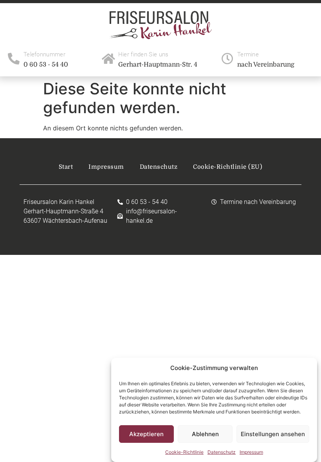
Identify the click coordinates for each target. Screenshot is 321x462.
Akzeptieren (146, 434)
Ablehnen (205, 434)
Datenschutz (221, 452)
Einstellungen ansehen (273, 434)
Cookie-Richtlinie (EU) (227, 166)
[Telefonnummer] (14, 59)
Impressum (251, 452)
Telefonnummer (44, 54)
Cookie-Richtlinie (184, 452)
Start (66, 166)
